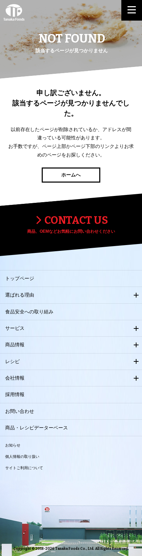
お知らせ (12, 445)
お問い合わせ (19, 411)
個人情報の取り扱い (22, 456)
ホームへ (71, 174)
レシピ (12, 361)
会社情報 (14, 378)
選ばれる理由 (19, 295)
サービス (14, 328)
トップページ (19, 278)
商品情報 (14, 344)
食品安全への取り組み (29, 311)
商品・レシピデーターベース (36, 427)
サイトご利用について (24, 468)
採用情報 (14, 394)
